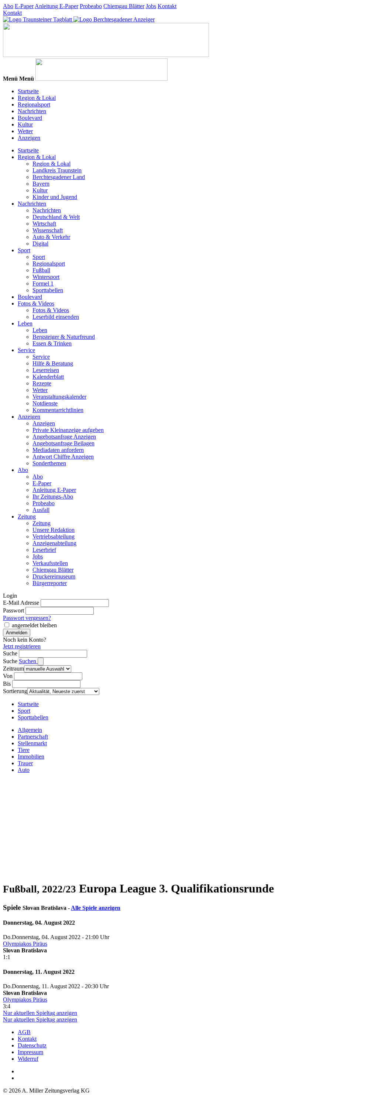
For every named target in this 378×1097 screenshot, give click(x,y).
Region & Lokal (37, 98)
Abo (8, 6)
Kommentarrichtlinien (57, 410)
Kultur (25, 124)
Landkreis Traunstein (57, 170)
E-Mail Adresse (21, 603)
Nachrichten (32, 111)
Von (8, 676)
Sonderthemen (49, 463)
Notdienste (45, 403)
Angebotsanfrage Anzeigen (64, 436)
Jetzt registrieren (22, 646)
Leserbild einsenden (55, 317)
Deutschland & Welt (56, 217)
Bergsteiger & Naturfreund (63, 337)
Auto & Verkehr (51, 237)
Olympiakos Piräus (25, 944)
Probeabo (91, 6)
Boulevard (30, 118)
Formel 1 (43, 283)
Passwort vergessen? (27, 618)
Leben (25, 323)
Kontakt (167, 6)
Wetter (25, 131)
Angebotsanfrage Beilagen (63, 443)
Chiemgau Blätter (123, 6)
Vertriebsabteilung (53, 536)
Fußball (41, 270)
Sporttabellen (47, 290)
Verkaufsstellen (50, 563)
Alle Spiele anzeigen (95, 908)
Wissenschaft (47, 230)
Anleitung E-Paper (56, 6)
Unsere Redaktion (53, 530)
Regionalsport (34, 104)
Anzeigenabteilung (54, 543)
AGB (24, 1032)
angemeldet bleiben (34, 625)
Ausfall (40, 510)
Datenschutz (32, 1045)
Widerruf (28, 1059)
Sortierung (15, 691)
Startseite (28, 91)
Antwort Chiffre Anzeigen (63, 456)
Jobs (151, 6)
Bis (7, 684)
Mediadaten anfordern (58, 450)
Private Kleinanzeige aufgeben (68, 430)
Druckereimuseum (53, 576)
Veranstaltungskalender (59, 397)
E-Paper (24, 6)
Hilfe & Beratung (52, 363)
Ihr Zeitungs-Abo (52, 496)
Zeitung (27, 516)
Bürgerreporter (49, 583)
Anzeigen (29, 138)
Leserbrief (44, 550)
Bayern (40, 183)
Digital (40, 243)
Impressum (30, 1052)
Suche (10, 653)
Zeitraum (13, 668)
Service (26, 350)
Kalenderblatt (48, 377)
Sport (24, 250)
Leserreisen (45, 370)
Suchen (28, 661)
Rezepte (41, 383)
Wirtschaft (44, 223)
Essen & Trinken (52, 343)
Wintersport (45, 277)
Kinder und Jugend (54, 197)
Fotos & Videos (36, 303)
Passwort (13, 610)
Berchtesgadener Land (58, 177)
